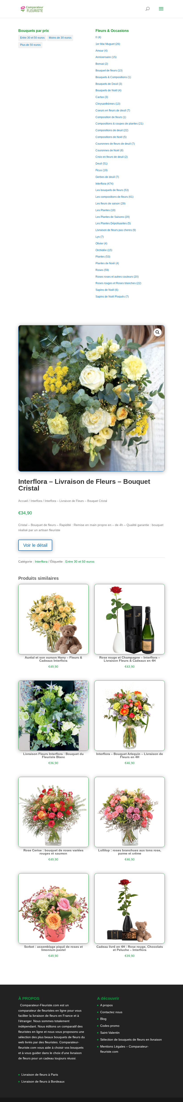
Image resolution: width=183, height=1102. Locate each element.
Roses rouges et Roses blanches (116, 283)
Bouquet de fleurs (106, 70)
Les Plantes (103, 210)
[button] (158, 332)
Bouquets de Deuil (107, 83)
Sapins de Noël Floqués (110, 296)
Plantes (100, 256)
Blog (103, 1019)
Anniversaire (103, 57)
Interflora (101, 183)
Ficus (99, 170)
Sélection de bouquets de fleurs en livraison (131, 1039)
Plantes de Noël (105, 263)
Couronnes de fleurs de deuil (113, 143)
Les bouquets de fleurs (109, 190)
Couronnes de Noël (107, 150)
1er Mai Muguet (105, 44)
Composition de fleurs (109, 117)
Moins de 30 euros (60, 37)
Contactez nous (111, 1012)
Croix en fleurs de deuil (110, 156)
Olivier (99, 243)
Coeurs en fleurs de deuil (111, 110)
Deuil (99, 163)
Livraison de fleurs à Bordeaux (42, 1081)
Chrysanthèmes (105, 103)
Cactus (100, 97)
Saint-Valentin (110, 1032)
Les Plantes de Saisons (110, 216)
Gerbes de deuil (105, 177)
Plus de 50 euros (30, 44)
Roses (99, 270)
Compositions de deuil (109, 130)
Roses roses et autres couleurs (114, 276)
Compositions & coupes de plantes (117, 123)
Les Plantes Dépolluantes (111, 223)
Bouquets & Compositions (111, 77)
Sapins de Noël (105, 289)
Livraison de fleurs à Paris (40, 1074)
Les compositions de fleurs (112, 196)
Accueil (23, 501)
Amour (100, 50)
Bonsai (100, 63)
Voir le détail (35, 545)
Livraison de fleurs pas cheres (114, 230)
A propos (106, 1005)
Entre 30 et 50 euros (32, 37)
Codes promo (109, 1025)
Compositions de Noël (109, 137)
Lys (98, 236)
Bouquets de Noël (106, 90)
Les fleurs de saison (108, 203)
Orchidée (101, 250)
